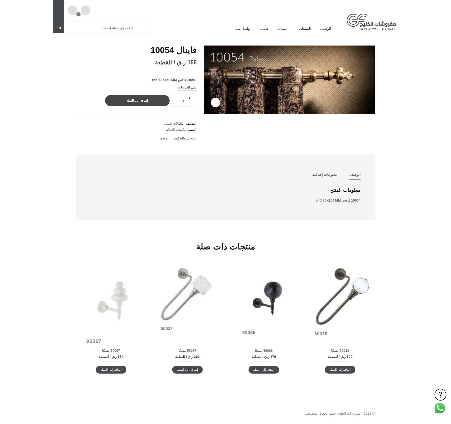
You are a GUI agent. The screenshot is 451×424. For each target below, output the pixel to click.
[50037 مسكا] (187, 296)
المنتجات (304, 29)
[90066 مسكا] (263, 298)
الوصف (355, 174)
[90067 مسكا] (111, 303)
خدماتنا (264, 29)
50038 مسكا (340, 350)
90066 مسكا (264, 350)
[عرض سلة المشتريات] (72, 10)
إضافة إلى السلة (137, 100)
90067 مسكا (111, 350)
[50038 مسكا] (340, 298)
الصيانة (282, 29)
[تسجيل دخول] (85, 10)
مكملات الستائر (173, 123)
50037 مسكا (187, 350)
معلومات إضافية (325, 174)
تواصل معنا (243, 29)
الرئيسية (325, 29)
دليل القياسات (187, 87)
